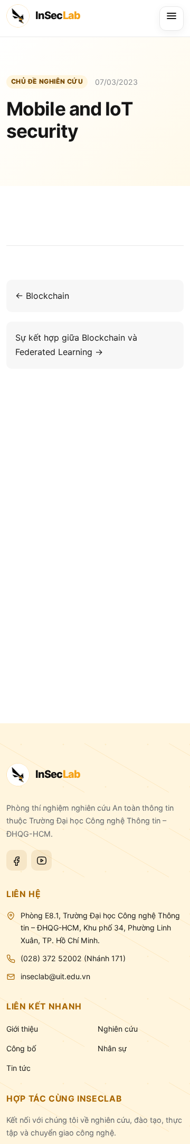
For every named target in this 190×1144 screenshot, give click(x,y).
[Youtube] (41, 860)
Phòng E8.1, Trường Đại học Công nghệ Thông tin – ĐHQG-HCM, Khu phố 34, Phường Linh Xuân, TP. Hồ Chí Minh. (100, 928)
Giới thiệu (22, 1028)
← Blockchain (42, 295)
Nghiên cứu (118, 1028)
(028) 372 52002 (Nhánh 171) (73, 958)
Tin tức (18, 1067)
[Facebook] (16, 860)
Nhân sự (112, 1048)
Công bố (21, 1048)
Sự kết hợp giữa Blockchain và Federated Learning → (76, 344)
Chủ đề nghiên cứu (47, 81)
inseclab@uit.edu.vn (55, 976)
